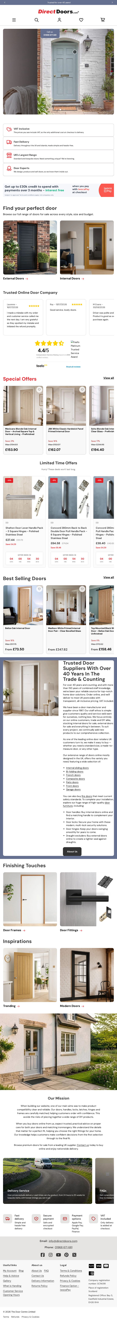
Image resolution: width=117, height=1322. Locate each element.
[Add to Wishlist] (39, 390)
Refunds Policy (68, 1275)
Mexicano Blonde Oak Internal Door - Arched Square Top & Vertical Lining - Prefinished (20, 431)
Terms (6, 1316)
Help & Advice (11, 1275)
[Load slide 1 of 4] (53, 109)
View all (108, 378)
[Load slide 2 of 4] (56, 109)
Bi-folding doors (74, 771)
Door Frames (12, 930)
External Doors (13, 278)
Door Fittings (69, 930)
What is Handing (12, 1285)
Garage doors (73, 789)
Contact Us (38, 1275)
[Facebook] (42, 1255)
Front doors (72, 785)
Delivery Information (43, 1280)
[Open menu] (14, 20)
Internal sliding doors (77, 767)
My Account (9, 1270)
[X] (74, 1255)
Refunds (15, 1316)
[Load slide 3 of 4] (60, 109)
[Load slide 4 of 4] (64, 109)
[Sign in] (59, 20)
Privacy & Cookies (70, 1280)
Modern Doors (70, 1006)
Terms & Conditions (71, 1270)
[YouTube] (58, 1255)
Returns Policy (40, 1285)
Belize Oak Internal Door (17, 628)
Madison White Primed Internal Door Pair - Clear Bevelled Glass (64, 629)
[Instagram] (50, 1255)
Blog (21, 1270)
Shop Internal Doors (92, 80)
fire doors (87, 796)
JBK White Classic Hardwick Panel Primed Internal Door (65, 430)
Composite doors (75, 778)
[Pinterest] (66, 1255)
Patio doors (72, 782)
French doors (73, 775)
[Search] (36, 20)
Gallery (7, 1280)
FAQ (46, 1270)
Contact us (83, 1145)
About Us (72, 851)
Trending (9, 1006)
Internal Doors (70, 278)
